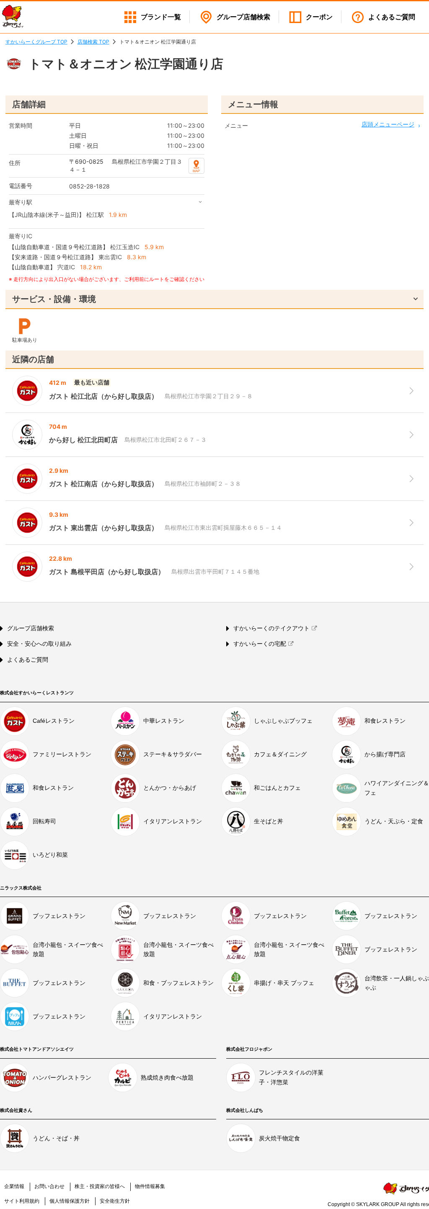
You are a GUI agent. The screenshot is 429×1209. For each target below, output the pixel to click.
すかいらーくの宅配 (259, 643)
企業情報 (14, 1186)
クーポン (319, 17)
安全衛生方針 (115, 1201)
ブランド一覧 (161, 17)
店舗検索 (243, 17)
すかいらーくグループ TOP (36, 42)
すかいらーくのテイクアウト (271, 628)
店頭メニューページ (388, 124)
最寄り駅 (20, 202)
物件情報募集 (150, 1186)
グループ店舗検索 (30, 628)
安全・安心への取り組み (39, 643)
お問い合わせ (49, 1186)
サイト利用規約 (21, 1201)
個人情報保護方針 (69, 1201)
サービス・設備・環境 (54, 299)
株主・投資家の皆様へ (100, 1186)
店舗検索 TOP (93, 42)
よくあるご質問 (391, 17)
